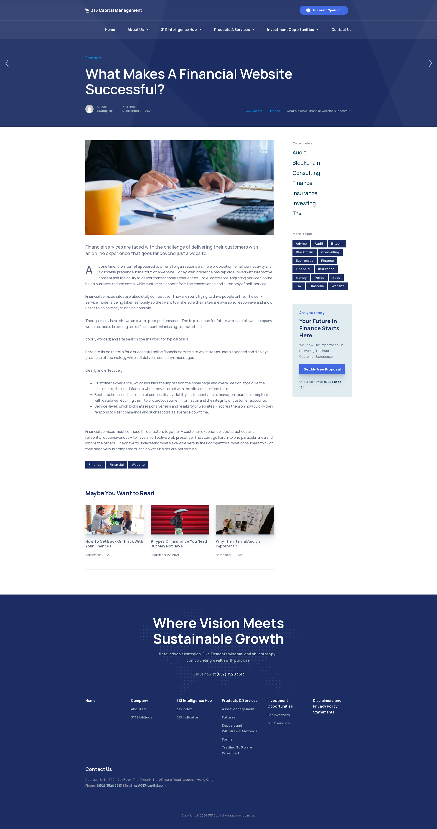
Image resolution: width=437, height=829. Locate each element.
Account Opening (327, 10)
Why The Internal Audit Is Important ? (238, 544)
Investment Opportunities (290, 29)
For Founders (278, 723)
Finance (93, 57)
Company (139, 700)
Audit (299, 152)
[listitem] (218, 674)
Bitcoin (337, 243)
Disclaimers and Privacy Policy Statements (327, 706)
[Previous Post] (6, 63)
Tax (297, 213)
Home (110, 29)
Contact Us (341, 29)
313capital (105, 110)
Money (301, 277)
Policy (320, 277)
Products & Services (232, 29)
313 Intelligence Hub (179, 29)
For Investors (278, 715)
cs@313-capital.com (149, 785)
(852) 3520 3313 (230, 674)
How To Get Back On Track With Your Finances (114, 544)
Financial (116, 464)
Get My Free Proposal (322, 369)
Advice (301, 243)
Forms (227, 739)
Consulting (306, 172)
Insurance (305, 193)
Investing (304, 203)
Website (138, 464)
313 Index (184, 709)
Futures (228, 717)
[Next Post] (430, 63)
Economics (304, 260)
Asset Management (238, 709)
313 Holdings (141, 717)
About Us (136, 29)
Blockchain (306, 162)
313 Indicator (187, 717)
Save (336, 277)
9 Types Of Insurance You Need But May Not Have (179, 544)
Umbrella (317, 286)
